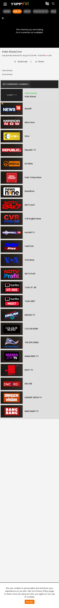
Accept (29, 601)
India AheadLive (12, 51)
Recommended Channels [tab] (15, 84)
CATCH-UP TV (40, 11)
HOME (7, 11)
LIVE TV (17, 11)
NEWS (27, 11)
